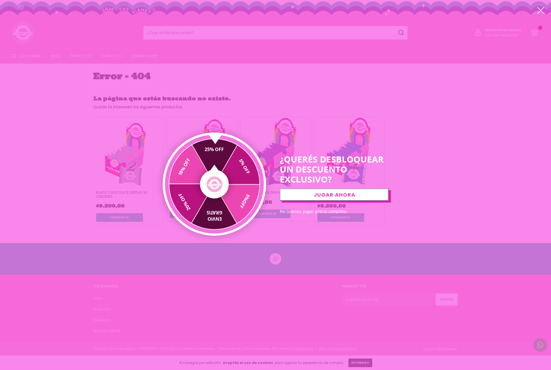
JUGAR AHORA (334, 194)
